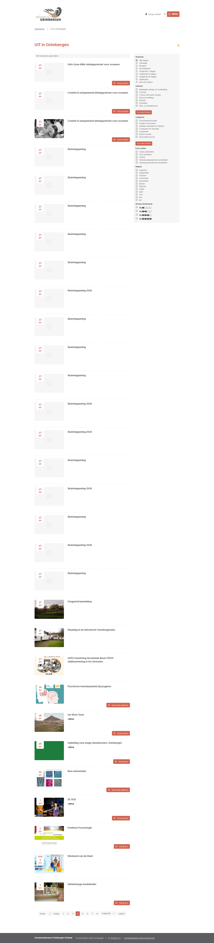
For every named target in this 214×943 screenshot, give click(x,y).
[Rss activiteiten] (178, 45)
